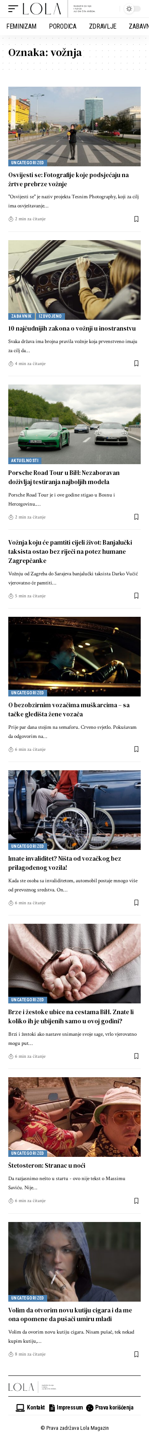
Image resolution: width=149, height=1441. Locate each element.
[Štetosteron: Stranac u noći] (74, 1117)
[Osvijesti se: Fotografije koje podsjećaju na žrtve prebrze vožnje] (74, 126)
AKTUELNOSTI (24, 460)
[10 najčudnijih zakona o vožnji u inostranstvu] (74, 280)
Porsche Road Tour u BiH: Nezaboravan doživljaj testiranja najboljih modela (64, 477)
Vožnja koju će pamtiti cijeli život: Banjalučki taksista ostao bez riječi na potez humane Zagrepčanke (70, 551)
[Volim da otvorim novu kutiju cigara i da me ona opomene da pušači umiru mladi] (74, 1262)
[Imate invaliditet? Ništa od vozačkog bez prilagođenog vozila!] (74, 810)
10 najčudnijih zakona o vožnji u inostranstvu (72, 328)
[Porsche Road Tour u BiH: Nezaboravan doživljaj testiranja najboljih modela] (74, 424)
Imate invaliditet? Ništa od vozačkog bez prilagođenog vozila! (64, 863)
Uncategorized (27, 163)
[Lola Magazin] (59, 8)
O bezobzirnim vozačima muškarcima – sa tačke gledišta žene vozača (69, 709)
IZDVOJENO (50, 316)
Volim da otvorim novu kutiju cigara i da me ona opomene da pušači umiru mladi (70, 1315)
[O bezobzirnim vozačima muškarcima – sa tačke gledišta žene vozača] (74, 656)
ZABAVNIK (21, 316)
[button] (15, 8)
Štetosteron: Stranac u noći (46, 1165)
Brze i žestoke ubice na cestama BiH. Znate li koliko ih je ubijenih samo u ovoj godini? (71, 1016)
